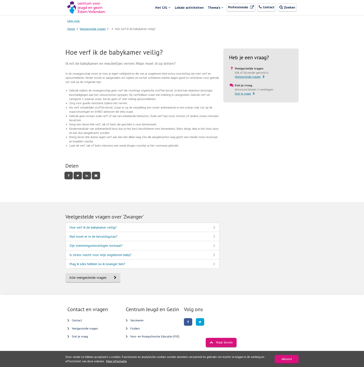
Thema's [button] (214, 7)
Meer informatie (116, 361)
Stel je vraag (80, 336)
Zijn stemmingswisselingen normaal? (96, 246)
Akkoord (287, 359)
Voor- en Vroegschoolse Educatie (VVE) (154, 336)
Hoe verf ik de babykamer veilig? (93, 228)
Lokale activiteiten (189, 7)
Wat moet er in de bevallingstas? (93, 237)
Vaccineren (137, 320)
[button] (221, 342)
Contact (77, 320)
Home (71, 29)
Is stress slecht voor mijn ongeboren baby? (100, 255)
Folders (135, 328)
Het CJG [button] (161, 7)
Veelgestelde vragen (93, 29)
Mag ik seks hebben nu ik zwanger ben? (97, 265)
